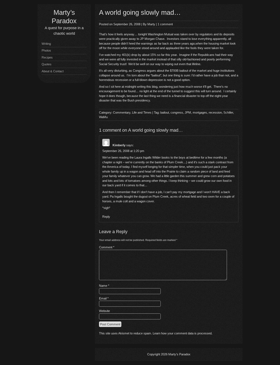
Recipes (47, 57)
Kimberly (119, 145)
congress (177, 112)
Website (104, 311)
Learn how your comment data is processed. (182, 333)
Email (104, 298)
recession (215, 112)
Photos (46, 50)
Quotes (46, 64)
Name (104, 285)
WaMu (103, 117)
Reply (106, 216)
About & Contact (53, 71)
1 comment (165, 24)
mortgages (200, 112)
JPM (188, 112)
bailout (164, 112)
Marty (151, 24)
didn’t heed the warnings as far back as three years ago (158, 43)
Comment (106, 247)
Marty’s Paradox (179, 354)
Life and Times (141, 112)
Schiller (228, 112)
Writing (46, 43)
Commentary (121, 112)
